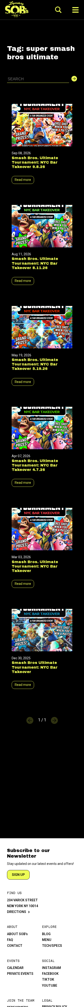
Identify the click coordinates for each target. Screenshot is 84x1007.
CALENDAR (15, 968)
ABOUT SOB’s (17, 934)
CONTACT (14, 945)
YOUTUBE (49, 985)
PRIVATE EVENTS (20, 973)
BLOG (46, 934)
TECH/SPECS (52, 945)
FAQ (10, 940)
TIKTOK (48, 979)
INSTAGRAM (51, 968)
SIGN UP (18, 875)
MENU (46, 940)
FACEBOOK (50, 973)
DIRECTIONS (16, 912)
